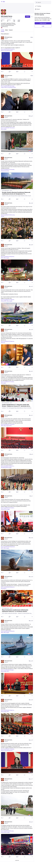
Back (4, 1)
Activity (2, 30)
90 (1, 21)
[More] (32, 71)
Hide (31, 53)
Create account (43, 23)
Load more (17, 860)
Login (43, 26)
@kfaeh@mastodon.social (6, 17)
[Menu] (32, 17)
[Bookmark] (24, 71)
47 (7, 21)
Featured (10, 30)
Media (6, 30)
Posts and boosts (5, 33)
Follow (27, 16)
